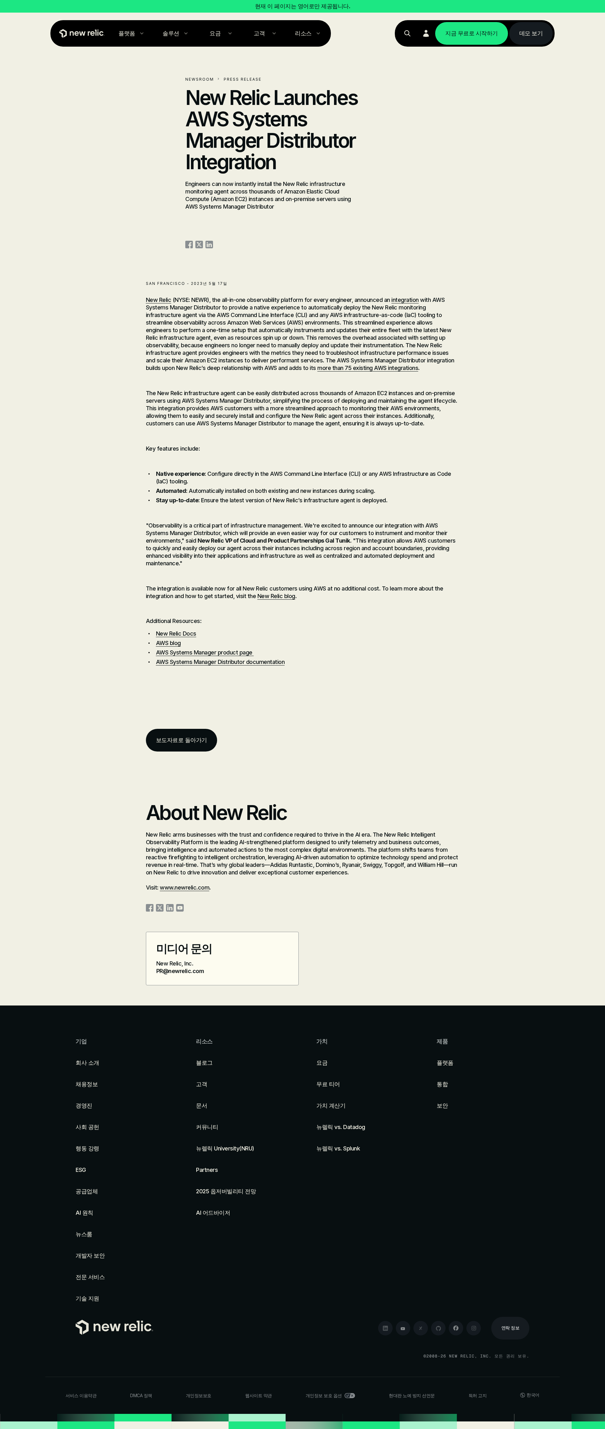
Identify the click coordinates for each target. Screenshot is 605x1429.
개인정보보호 (198, 1395)
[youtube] (403, 1328)
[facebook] (456, 1328)
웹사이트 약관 (258, 1395)
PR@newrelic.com (180, 971)
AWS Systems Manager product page (205, 652)
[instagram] (473, 1328)
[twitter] (420, 1328)
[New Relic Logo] (80, 33)
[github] (438, 1328)
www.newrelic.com (184, 887)
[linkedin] (385, 1328)
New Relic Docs (176, 633)
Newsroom (199, 79)
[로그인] (426, 33)
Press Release (243, 79)
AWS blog (168, 643)
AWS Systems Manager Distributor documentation (220, 662)
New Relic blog (276, 596)
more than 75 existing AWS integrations (367, 368)
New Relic (158, 300)
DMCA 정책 (141, 1395)
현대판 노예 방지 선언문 (412, 1395)
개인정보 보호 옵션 (324, 1395)
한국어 (533, 1394)
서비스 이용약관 (81, 1395)
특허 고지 (478, 1395)
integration (405, 300)
